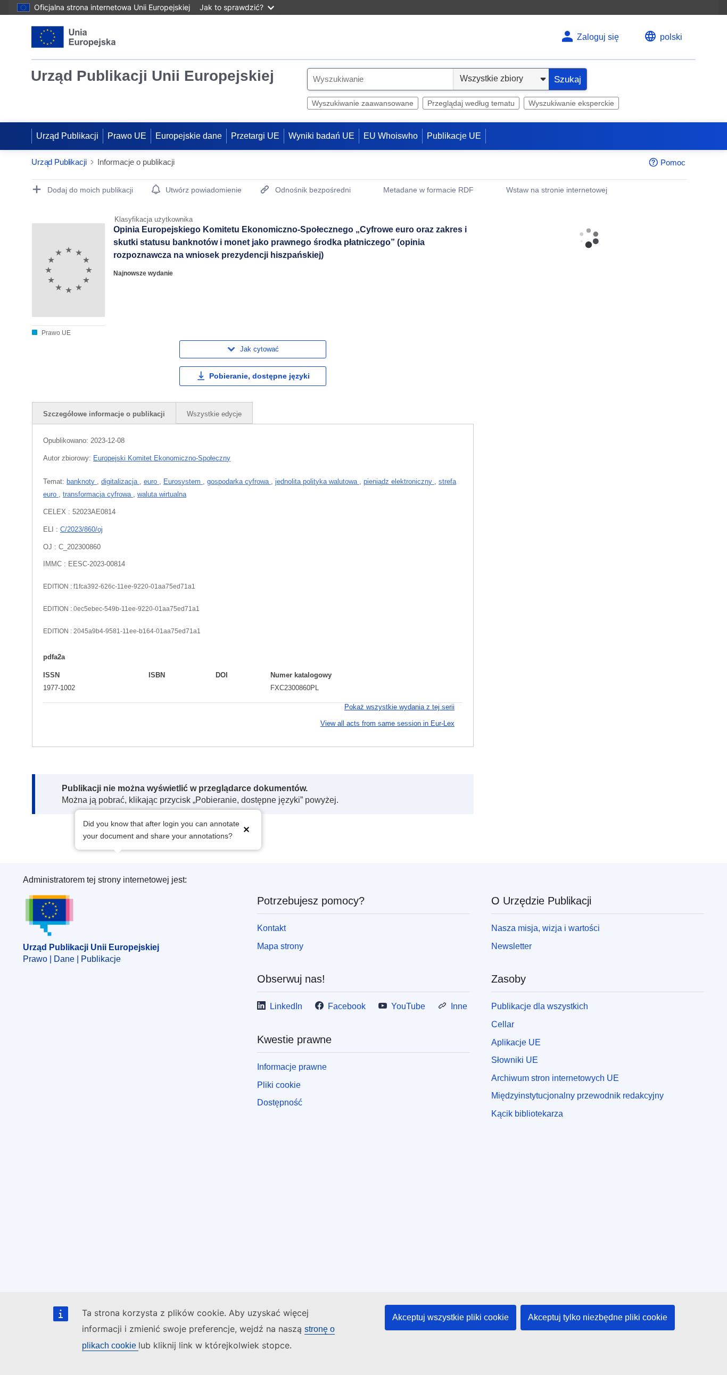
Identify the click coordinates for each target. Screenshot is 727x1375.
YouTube (408, 1006)
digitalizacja (120, 481)
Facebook (347, 1006)
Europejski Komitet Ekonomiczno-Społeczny (161, 458)
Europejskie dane (188, 135)
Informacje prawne (292, 1066)
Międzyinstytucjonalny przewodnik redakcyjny (577, 1095)
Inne (459, 1006)
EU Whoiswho (390, 135)
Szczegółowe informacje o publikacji (104, 414)
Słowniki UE (514, 1059)
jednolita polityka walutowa (317, 481)
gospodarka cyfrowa (239, 481)
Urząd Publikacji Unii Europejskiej (152, 76)
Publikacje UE (454, 135)
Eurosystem (183, 481)
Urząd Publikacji (67, 135)
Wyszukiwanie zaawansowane (363, 103)
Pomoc (672, 162)
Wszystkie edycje (214, 414)
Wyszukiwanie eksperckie (571, 103)
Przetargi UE (255, 135)
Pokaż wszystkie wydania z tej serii (399, 707)
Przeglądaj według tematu (471, 103)
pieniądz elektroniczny (398, 481)
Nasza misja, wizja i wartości (545, 928)
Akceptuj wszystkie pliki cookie (450, 1317)
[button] (246, 829)
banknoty (82, 481)
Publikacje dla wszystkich (539, 1006)
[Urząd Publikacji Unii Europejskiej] (73, 37)
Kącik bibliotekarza (527, 1113)
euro (151, 481)
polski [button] (671, 36)
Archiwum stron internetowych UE (555, 1078)
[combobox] (380, 79)
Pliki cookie (279, 1084)
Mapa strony (280, 946)
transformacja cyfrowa (98, 494)
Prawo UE (127, 135)
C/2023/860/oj (81, 529)
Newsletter (511, 946)
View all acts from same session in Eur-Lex (387, 723)
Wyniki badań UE (321, 135)
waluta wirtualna (161, 494)
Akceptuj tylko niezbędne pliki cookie (597, 1317)
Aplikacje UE (516, 1042)
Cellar (502, 1024)
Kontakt (271, 928)
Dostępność (279, 1102)
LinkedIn (286, 1006)
